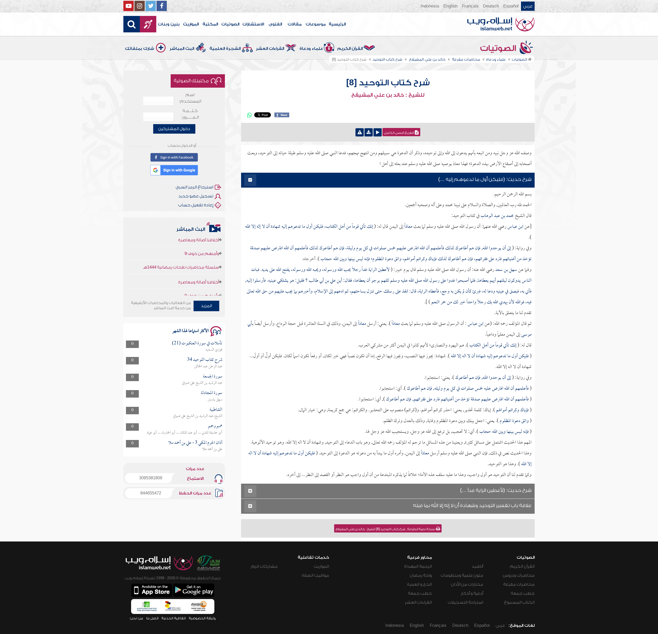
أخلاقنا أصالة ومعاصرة (198, 269)
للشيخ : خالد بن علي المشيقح (387, 95)
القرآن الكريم (350, 48)
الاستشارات (253, 24)
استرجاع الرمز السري (194, 187)
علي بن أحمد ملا (212, 449)
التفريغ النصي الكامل (399, 133)
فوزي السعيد (213, 350)
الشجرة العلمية (225, 48)
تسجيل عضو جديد (195, 196)
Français (470, 6)
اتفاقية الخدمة (173, 618)
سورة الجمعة (212, 377)
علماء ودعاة (311, 48)
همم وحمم (215, 426)
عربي (528, 6)
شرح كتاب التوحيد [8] (388, 82)
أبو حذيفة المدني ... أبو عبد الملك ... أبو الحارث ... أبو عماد (184, 433)
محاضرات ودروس (519, 575)
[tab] (388, 180)
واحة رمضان (421, 575)
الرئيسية (337, 24)
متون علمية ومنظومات (462, 575)
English (450, 6)
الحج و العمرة (419, 584)
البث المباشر (182, 48)
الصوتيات (230, 24)
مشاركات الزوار (264, 566)
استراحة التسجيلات (465, 602)
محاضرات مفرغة (519, 584)
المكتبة (210, 24)
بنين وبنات (169, 24)
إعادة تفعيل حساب (195, 205)
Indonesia (430, 6)
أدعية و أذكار (472, 593)
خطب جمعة (523, 593)
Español (511, 6)
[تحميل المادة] (368, 132)
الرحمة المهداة (418, 566)
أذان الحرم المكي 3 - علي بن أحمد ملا (195, 443)
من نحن (136, 618)
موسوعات (316, 24)
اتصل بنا (152, 618)
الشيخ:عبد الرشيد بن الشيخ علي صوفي (197, 416)
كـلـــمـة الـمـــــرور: (190, 114)
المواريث (191, 24)
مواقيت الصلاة (315, 575)
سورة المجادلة (211, 393)
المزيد (206, 306)
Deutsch (491, 6)
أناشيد (477, 566)
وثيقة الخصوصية (202, 618)
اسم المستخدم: (190, 98)
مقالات (294, 24)
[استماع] (377, 132)
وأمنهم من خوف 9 (202, 240)
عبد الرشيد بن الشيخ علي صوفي (202, 383)
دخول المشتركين (174, 128)
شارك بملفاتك (139, 48)
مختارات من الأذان (467, 584)
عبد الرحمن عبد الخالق (208, 366)
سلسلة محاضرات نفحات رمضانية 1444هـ (181, 254)
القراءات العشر (270, 48)
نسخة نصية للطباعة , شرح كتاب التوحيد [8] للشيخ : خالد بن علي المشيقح (386, 529)
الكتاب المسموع (519, 602)
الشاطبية (215, 410)
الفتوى (275, 24)
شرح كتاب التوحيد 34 (204, 360)
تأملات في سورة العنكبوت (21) (197, 343)
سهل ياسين (215, 400)
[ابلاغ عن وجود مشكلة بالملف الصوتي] (359, 132)
